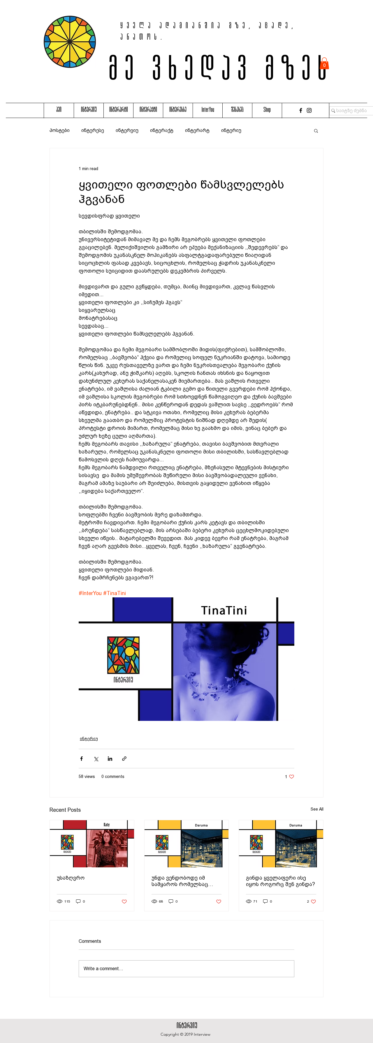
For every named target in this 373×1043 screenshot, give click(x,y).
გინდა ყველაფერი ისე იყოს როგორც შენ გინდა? (280, 881)
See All (317, 809)
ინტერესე (92, 130)
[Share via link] (124, 758)
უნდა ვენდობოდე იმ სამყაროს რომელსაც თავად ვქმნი (180, 881)
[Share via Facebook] (81, 758)
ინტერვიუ (127, 130)
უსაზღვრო (71, 878)
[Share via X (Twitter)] (95, 758)
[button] (324, 63)
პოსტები (60, 130)
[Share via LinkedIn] (110, 758)
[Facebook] (301, 110)
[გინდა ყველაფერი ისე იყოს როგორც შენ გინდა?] (281, 843)
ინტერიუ (231, 130)
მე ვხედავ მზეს (221, 72)
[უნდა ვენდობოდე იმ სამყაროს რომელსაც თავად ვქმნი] (187, 843)
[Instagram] (309, 110)
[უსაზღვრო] (92, 843)
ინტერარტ (197, 130)
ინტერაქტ (161, 130)
